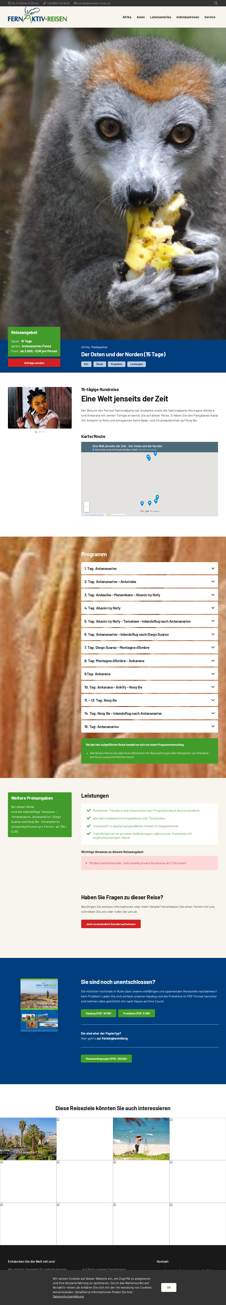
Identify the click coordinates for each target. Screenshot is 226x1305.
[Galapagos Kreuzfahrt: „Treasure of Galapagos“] (198, 1139)
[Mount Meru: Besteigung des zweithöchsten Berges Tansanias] (141, 1224)
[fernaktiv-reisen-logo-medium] (37, 17)
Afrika (85, 347)
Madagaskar (99, 347)
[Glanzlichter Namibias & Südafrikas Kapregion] (28, 1181)
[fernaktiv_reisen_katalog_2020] (39, 1005)
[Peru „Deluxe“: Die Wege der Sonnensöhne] (28, 1139)
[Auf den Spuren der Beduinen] (198, 1181)
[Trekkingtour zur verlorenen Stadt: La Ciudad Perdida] (198, 1224)
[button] (216, 3)
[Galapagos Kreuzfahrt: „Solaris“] (84, 1224)
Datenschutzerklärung (68, 1296)
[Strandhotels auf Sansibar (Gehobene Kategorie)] (84, 1181)
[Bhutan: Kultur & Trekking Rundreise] (141, 1181)
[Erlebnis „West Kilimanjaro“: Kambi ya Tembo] (84, 1139)
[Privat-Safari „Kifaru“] (28, 1224)
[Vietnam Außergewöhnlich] (141, 1139)
